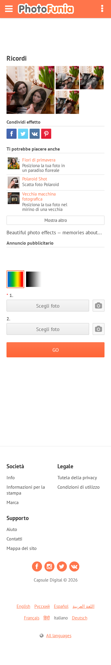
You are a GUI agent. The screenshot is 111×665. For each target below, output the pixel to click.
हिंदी (47, 618)
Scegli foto (47, 305)
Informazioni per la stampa (26, 490)
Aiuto (12, 529)
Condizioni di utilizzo (78, 487)
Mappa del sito (22, 548)
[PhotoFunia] (46, 9)
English (23, 606)
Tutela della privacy (77, 477)
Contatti (14, 539)
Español (61, 606)
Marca (13, 502)
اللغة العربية (83, 606)
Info (11, 477)
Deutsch (79, 618)
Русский (42, 606)
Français (31, 618)
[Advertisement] (55, 34)
